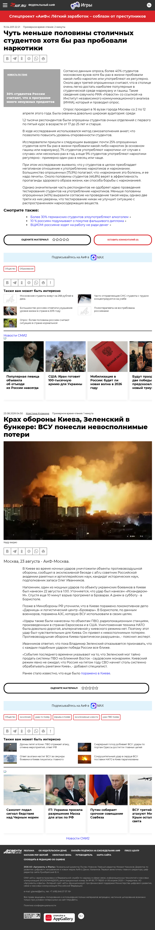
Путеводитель (84, 855)
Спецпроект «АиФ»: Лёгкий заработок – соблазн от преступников (77, 16)
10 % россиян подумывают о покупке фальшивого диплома (77, 221)
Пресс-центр (132, 850)
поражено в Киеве (95, 673)
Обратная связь (61, 855)
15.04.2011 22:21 (12, 27)
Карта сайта (104, 855)
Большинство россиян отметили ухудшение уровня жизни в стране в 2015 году (46, 309)
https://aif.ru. (72, 900)
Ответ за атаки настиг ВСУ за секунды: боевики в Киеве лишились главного (42, 758)
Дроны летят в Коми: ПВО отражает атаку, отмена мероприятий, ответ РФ (45, 746)
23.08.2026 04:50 (13, 413)
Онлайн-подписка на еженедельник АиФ (95, 850)
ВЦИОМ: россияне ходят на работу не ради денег (69, 225)
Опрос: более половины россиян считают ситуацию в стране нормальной (44, 321)
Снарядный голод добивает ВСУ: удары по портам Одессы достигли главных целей (119, 746)
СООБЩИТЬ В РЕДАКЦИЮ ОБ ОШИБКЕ (44, 859)
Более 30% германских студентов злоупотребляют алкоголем (79, 217)
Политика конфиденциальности (40, 905)
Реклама (29, 850)
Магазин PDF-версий (36, 855)
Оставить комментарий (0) (123, 240)
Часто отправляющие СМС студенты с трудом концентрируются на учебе (121, 297)
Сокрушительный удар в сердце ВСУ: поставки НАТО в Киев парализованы (116, 758)
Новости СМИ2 (15, 335)
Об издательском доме (53, 850)
